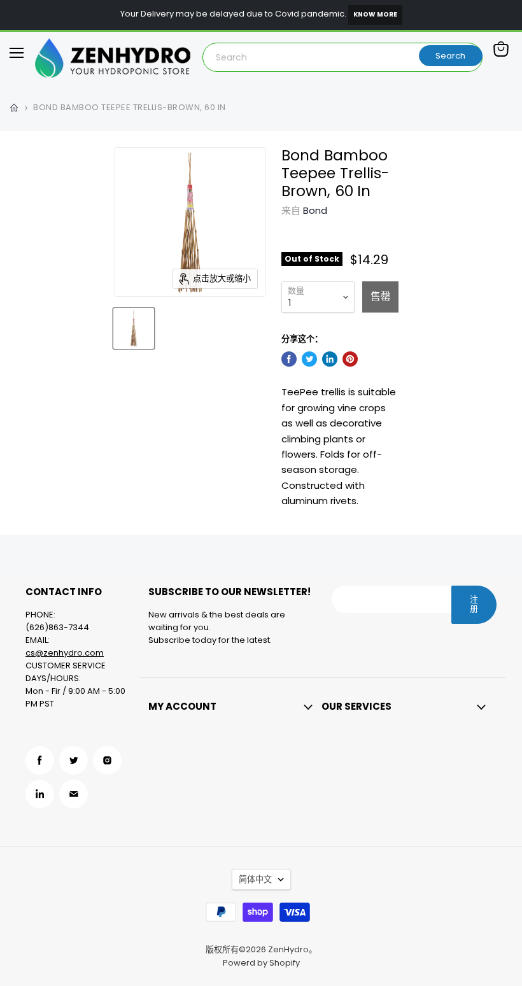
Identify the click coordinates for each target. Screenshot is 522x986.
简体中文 (255, 879)
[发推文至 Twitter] (309, 359)
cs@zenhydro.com (64, 653)
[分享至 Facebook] (289, 359)
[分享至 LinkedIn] (329, 359)
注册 (474, 604)
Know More (375, 14)
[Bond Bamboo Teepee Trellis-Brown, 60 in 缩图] (133, 328)
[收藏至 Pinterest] (350, 359)
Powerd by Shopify (261, 963)
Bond (315, 210)
